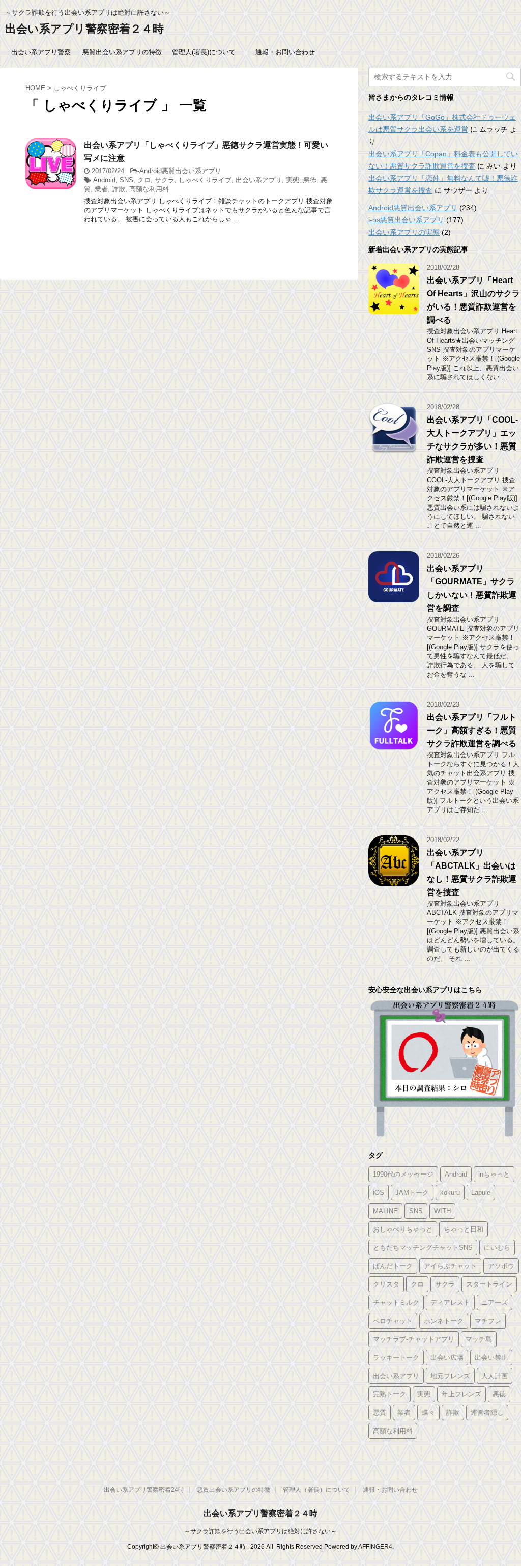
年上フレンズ (461, 1394)
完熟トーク (389, 1394)
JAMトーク (412, 1192)
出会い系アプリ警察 (41, 52)
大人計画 (494, 1376)
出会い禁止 (491, 1357)
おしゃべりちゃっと (402, 1229)
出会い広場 (447, 1357)
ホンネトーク (444, 1321)
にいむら (497, 1247)
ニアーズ (494, 1302)
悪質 (379, 1412)
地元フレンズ (450, 1376)
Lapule (480, 1192)
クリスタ (386, 1284)
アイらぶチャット (450, 1266)
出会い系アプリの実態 (404, 232)
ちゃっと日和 (463, 1229)
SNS (126, 180)
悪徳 (309, 180)
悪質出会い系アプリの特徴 (122, 52)
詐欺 (118, 189)
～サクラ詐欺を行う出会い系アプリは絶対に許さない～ (260, 1531)
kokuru (450, 1192)
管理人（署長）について (316, 1489)
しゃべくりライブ (205, 180)
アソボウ (501, 1266)
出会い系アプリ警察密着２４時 (84, 28)
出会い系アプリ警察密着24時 (144, 1489)
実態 (292, 180)
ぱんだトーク (393, 1266)
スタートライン (489, 1284)
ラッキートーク (396, 1357)
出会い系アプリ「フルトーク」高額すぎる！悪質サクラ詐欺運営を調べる (471, 730)
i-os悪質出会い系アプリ (406, 220)
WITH (442, 1211)
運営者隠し (487, 1412)
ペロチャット (393, 1321)
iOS (378, 1192)
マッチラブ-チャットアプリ (413, 1339)
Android (104, 180)
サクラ (165, 180)
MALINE (385, 1211)
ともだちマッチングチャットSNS (423, 1247)
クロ (144, 180)
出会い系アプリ (259, 180)
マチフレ (488, 1321)
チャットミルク (396, 1302)
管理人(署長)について (204, 52)
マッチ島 (479, 1339)
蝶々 (428, 1412)
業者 (101, 189)
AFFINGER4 (375, 1546)
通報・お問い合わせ (285, 52)
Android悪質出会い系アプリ (180, 171)
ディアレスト (450, 1302)
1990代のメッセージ (403, 1174)
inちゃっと (494, 1174)
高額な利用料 (149, 189)
